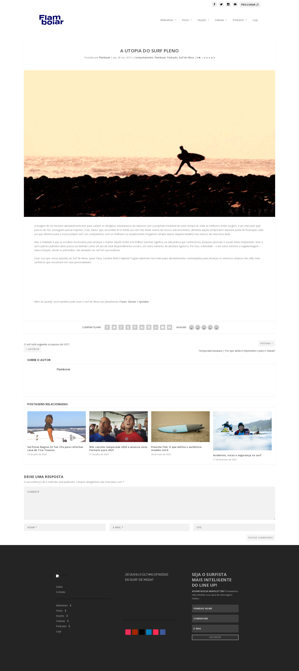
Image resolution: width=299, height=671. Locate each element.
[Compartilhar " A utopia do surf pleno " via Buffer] (148, 327)
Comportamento (143, 57)
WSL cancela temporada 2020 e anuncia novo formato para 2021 (118, 448)
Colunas (219, 20)
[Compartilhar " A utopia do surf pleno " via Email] (162, 327)
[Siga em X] (142, 632)
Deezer (132, 301)
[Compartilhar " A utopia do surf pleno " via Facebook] (107, 327)
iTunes (123, 301)
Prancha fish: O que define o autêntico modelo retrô (176, 448)
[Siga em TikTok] (155, 632)
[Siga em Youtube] (135, 632)
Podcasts (238, 20)
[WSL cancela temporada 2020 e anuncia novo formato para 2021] (118, 426)
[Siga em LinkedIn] (149, 632)
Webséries (166, 20)
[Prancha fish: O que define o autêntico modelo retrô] (180, 426)
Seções (202, 20)
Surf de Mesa (186, 57)
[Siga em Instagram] (128, 632)
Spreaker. (144, 301)
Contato (60, 592)
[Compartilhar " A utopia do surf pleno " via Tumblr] (128, 327)
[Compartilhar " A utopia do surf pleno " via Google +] (121, 327)
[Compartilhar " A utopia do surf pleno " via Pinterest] (135, 327)
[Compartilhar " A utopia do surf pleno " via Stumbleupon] (155, 327)
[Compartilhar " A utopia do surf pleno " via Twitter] (114, 327)
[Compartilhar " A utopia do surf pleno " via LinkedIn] (141, 327)
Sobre (59, 587)
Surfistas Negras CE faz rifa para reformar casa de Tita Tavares (55, 448)
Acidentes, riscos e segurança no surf (237, 455)
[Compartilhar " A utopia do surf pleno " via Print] (169, 327)
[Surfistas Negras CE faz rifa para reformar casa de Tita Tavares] (56, 426)
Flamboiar (104, 57)
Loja (255, 20)
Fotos (185, 20)
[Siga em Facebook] (162, 632)
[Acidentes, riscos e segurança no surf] (242, 430)
